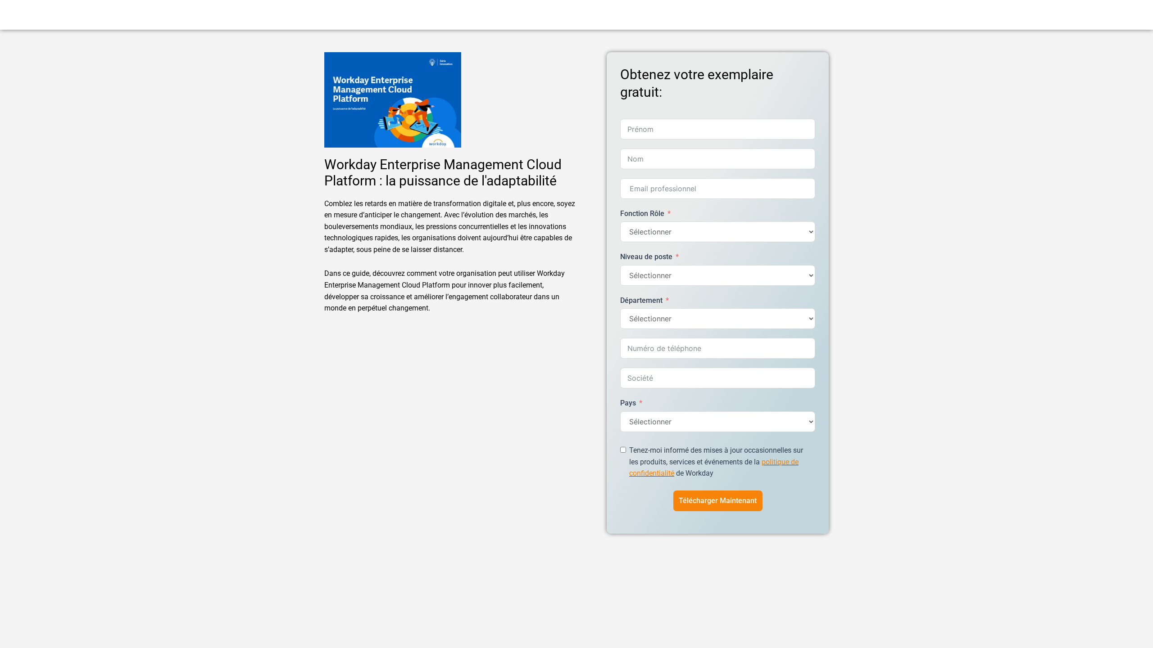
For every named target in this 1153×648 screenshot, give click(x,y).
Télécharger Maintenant (718, 500)
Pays (628, 403)
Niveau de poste (646, 256)
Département (641, 300)
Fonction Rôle (642, 213)
